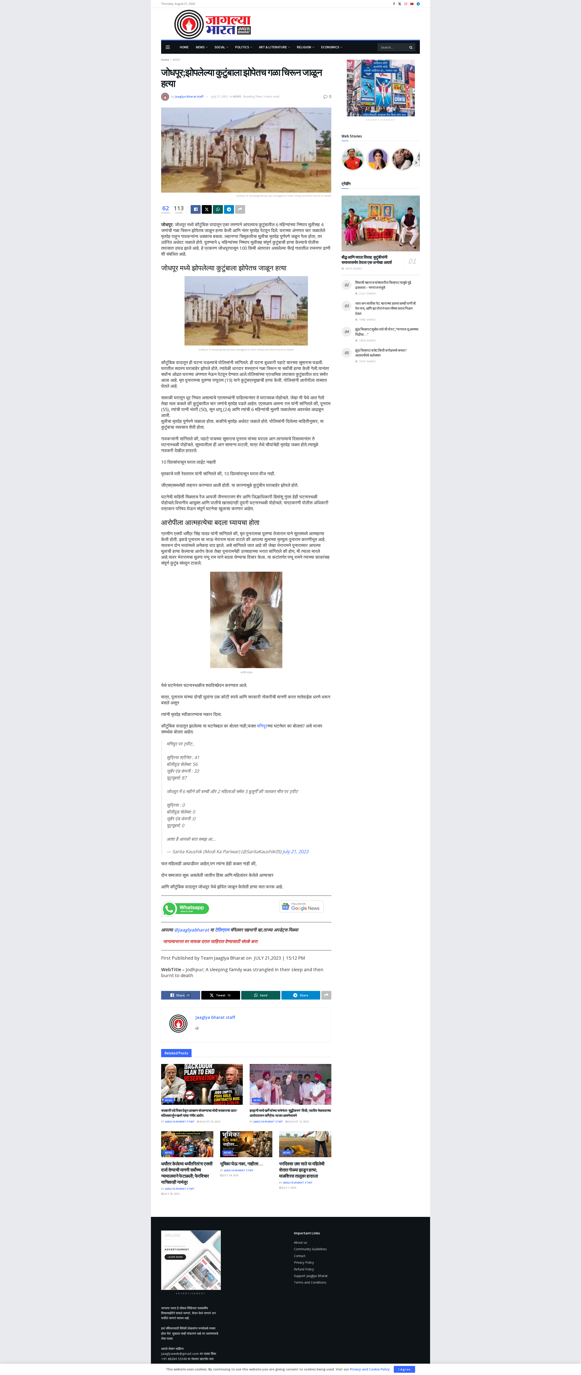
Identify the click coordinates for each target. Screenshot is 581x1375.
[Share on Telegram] (229, 209)
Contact (299, 1256)
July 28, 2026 (171, 1193)
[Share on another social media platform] (240, 209)
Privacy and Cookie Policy (370, 1369)
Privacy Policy (304, 1262)
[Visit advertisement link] (381, 88)
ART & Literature (273, 47)
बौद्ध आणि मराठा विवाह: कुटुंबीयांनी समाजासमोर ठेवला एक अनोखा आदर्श (367, 260)
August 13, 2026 (298, 1121)
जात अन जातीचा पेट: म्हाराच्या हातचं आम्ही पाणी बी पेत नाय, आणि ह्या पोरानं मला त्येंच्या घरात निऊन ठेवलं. (385, 308)
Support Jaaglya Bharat (311, 1276)
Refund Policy (304, 1269)
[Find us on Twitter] (399, 4)
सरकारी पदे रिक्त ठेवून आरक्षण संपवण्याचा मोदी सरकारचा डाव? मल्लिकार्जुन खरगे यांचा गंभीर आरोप (199, 1113)
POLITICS (242, 47)
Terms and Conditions (310, 1282)
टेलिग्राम (222, 930)
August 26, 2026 (209, 1121)
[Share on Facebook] (196, 209)
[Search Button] (411, 47)
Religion (304, 47)
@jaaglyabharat (191, 930)
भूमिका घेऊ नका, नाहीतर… (241, 1164)
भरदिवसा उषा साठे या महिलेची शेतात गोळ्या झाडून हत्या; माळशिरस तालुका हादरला (302, 1170)
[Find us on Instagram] (405, 4)
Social (219, 47)
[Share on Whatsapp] (218, 209)
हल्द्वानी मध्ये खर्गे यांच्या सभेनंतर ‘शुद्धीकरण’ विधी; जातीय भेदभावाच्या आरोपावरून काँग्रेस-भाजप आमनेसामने (290, 1113)
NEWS (200, 47)
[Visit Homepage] (206, 24)
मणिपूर (262, 726)
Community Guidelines (310, 1249)
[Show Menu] (168, 47)
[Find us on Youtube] (412, 4)
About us (300, 1242)
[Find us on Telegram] (418, 4)
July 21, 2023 (219, 96)
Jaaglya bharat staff (189, 96)
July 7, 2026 (288, 1187)
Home (184, 47)
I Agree (404, 1369)
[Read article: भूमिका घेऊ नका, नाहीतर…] (246, 1144)
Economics (330, 47)
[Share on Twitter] (207, 209)
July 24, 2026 (230, 1175)
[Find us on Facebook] (394, 4)
